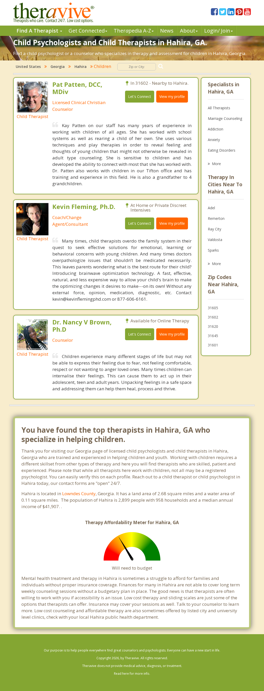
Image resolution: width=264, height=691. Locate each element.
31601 (213, 345)
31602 (213, 317)
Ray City (214, 229)
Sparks (213, 250)
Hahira (81, 66)
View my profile (172, 96)
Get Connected (87, 30)
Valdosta (215, 239)
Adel (211, 207)
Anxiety (214, 139)
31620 (213, 326)
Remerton (216, 218)
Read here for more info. (132, 673)
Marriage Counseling (225, 118)
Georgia (58, 66)
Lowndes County (79, 493)
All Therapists (219, 107)
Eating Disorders (221, 150)
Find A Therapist (38, 30)
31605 (213, 307)
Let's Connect (139, 96)
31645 (213, 335)
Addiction (215, 129)
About (187, 30)
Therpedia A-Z (132, 30)
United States (28, 66)
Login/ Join (217, 30)
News (167, 30)
